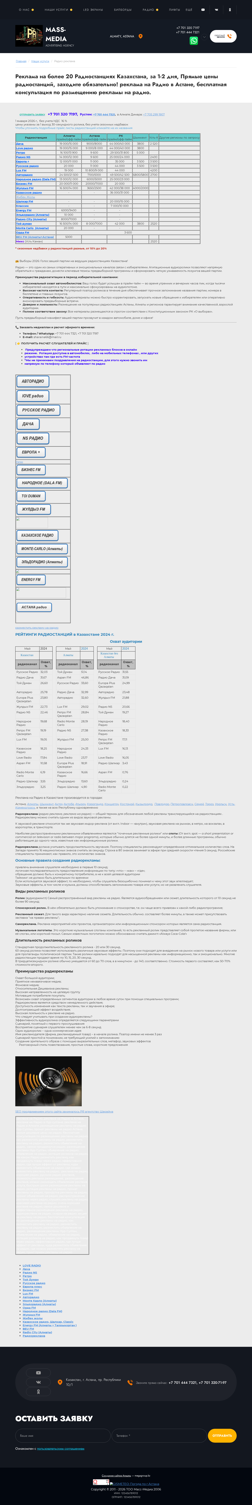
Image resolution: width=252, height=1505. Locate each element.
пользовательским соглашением (60, 1448)
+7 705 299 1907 (154, 114)
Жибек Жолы (25, 197)
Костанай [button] (127, 804)
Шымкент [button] (46, 804)
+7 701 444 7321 (104, 114)
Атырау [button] (80, 804)
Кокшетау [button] (111, 804)
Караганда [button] (95, 804)
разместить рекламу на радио (36, 627)
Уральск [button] (221, 804)
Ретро (19, 462)
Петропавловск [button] (181, 804)
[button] (223, 36)
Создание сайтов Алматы (116, 1475)
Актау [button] (59, 804)
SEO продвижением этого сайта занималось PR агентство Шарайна (64, 1111)
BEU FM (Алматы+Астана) (35, 237)
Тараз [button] (209, 804)
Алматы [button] (32, 804)
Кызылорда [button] (143, 804)
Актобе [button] (69, 804)
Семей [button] (199, 804)
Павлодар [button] (161, 804)
